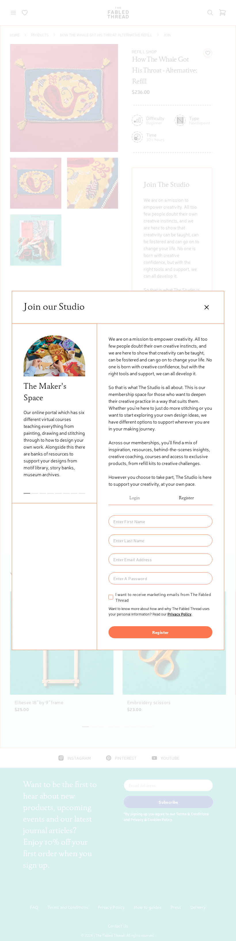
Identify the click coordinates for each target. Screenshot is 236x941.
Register (186, 498)
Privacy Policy (179, 614)
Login (134, 498)
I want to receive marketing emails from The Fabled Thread (163, 597)
